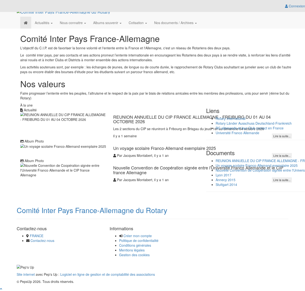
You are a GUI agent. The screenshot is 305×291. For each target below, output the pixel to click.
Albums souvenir (106, 22)
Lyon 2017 (223, 175)
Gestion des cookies (134, 254)
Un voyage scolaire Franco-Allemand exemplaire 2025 (257, 165)
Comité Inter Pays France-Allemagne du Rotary (92, 210)
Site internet (26, 274)
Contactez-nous (42, 240)
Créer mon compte (137, 235)
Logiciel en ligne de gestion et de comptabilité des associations (107, 274)
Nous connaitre (72, 22)
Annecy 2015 (225, 179)
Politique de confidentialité (138, 240)
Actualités (42, 22)
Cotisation (137, 22)
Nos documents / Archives (174, 22)
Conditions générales (135, 245)
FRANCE (36, 235)
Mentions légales (132, 250)
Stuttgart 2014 (226, 184)
